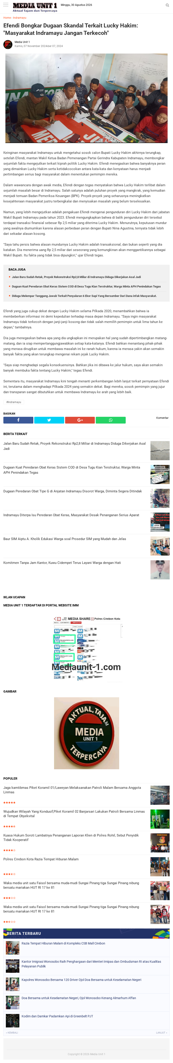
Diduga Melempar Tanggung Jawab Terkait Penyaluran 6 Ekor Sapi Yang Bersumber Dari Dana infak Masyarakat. (84, 296)
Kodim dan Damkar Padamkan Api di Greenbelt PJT (57, 1016)
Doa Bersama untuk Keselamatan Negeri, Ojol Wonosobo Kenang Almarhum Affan (79, 998)
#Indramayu (13, 402)
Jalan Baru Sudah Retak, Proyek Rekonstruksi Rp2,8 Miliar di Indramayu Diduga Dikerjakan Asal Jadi (76, 277)
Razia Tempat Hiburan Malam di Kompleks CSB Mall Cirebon (63, 943)
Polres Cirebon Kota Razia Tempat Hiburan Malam (41, 859)
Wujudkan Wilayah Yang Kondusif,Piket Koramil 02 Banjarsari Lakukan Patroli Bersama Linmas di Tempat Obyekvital (74, 814)
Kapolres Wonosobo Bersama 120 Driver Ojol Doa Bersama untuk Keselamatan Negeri (81, 980)
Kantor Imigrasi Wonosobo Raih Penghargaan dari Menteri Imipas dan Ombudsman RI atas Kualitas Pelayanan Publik (91, 964)
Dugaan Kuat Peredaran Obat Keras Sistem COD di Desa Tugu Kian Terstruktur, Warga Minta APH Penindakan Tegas (86, 286)
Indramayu (19, 17)
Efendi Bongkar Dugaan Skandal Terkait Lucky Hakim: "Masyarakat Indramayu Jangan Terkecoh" (70, 29)
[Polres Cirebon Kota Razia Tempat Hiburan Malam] (160, 867)
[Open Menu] (5, 5)
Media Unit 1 (97, 1054)
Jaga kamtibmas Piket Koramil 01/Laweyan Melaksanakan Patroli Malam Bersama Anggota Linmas (72, 790)
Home (7, 17)
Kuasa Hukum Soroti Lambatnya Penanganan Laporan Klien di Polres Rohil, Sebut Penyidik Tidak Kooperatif (71, 837)
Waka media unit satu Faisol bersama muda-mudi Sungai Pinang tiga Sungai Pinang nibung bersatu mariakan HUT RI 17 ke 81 (71, 885)
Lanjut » (161, 1032)
